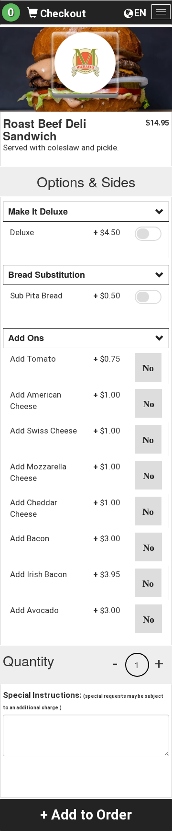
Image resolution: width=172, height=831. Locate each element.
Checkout (62, 14)
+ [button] (159, 663)
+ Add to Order (86, 815)
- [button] (115, 663)
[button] (148, 234)
